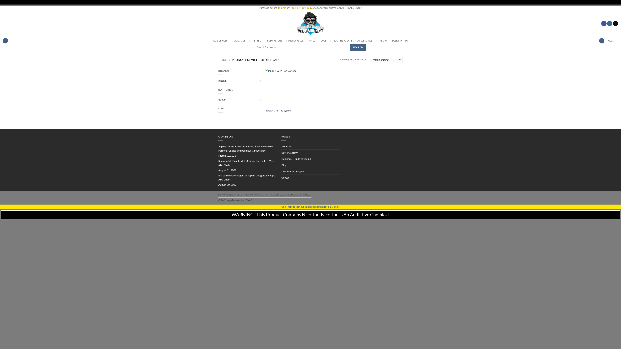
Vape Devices (220, 40)
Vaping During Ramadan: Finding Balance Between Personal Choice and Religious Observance (246, 148)
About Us (286, 146)
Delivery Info (400, 40)
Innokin (222, 80)
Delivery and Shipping (293, 171)
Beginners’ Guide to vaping (296, 158)
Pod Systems (274, 40)
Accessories (364, 40)
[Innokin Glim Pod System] (281, 88)
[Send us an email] (615, 23)
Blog (284, 165)
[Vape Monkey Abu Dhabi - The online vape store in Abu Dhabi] (310, 23)
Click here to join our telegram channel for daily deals (310, 206)
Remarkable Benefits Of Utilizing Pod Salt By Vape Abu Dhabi (246, 163)
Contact (285, 177)
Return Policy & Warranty (252, 195)
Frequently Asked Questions (285, 195)
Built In (222, 99)
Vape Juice (239, 40)
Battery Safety (289, 152)
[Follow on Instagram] (609, 23)
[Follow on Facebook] (604, 23)
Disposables (295, 40)
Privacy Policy (226, 195)
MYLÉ (312, 40)
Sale (383, 40)
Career (307, 195)
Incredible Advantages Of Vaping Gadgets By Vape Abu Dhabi (246, 177)
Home (223, 60)
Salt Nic (256, 40)
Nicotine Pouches (343, 40)
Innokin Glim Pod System (278, 110)
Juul (323, 40)
